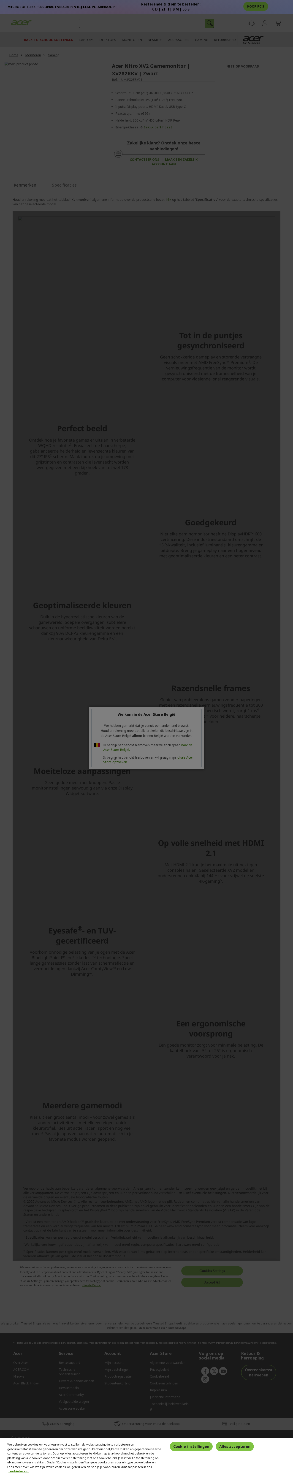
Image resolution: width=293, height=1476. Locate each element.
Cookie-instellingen (191, 1446)
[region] (146, 1457)
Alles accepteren (234, 1446)
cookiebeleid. (18, 1471)
